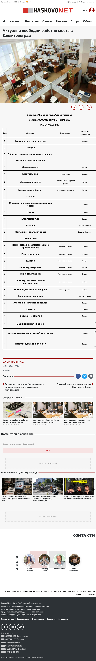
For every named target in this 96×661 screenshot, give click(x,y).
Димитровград (13, 361)
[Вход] (92, 10)
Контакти (83, 535)
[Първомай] (10, 642)
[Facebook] (4, 627)
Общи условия (23, 619)
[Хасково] (48, 10)
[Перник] (9, 652)
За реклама (63, 619)
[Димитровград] (14, 636)
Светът (47, 21)
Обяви (87, 21)
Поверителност (7, 619)
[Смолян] (13, 649)
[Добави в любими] (74, 107)
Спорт (75, 21)
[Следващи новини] (90, 415)
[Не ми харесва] (90, 107)
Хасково (15, 21)
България (32, 21)
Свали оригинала (8, 41)
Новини (61, 21)
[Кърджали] (12, 639)
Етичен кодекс (38, 619)
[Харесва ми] (81, 107)
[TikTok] (20, 627)
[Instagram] (12, 627)
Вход (85, 10)
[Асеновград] (12, 646)
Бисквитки (51, 619)
